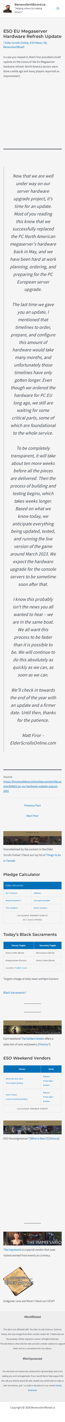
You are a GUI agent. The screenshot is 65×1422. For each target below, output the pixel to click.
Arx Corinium (11, 893)
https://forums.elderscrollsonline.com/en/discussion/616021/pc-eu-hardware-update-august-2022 (32, 786)
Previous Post (32, 805)
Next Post (32, 816)
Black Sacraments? (14, 992)
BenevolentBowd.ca (30, 4)
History (54, 1138)
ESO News (36, 43)
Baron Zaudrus (40, 907)
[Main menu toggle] (58, 8)
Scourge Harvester (42, 900)
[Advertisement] (32, 116)
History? (44, 1044)
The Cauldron (12, 907)
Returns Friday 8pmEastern (48, 1080)
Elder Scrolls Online (16, 43)
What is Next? (39, 1138)
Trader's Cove (21, 967)
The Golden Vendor (32, 1038)
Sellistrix (37, 893)
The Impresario (12, 1250)
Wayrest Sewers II (13, 900)
